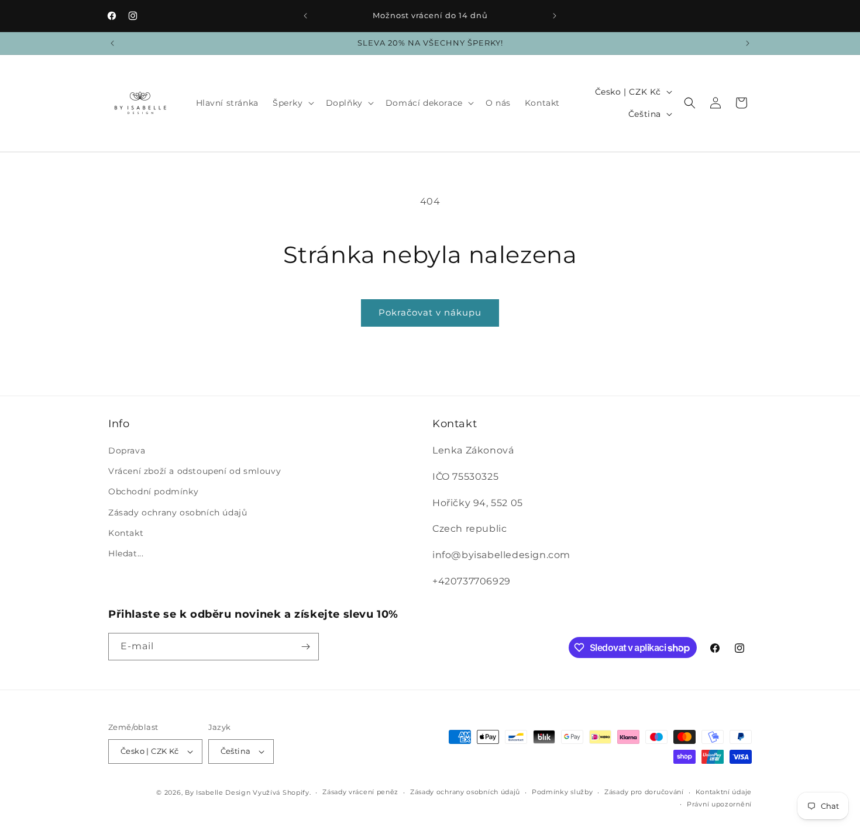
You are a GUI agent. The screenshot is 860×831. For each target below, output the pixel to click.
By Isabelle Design (218, 792)
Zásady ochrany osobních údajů (177, 512)
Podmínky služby (562, 792)
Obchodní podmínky (153, 491)
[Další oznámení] (554, 16)
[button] (292, 103)
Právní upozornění (719, 804)
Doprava (126, 450)
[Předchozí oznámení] (305, 16)
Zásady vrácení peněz (360, 792)
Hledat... (125, 553)
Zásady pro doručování (644, 792)
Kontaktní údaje (724, 792)
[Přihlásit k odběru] (305, 646)
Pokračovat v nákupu (430, 312)
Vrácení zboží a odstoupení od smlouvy (194, 471)
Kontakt (125, 533)
